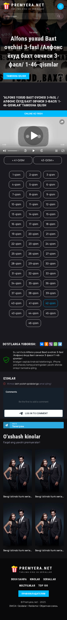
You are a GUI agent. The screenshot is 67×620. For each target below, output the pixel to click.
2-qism (33, 174)
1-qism (17, 174)
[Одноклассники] (46, 344)
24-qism (51, 244)
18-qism (50, 224)
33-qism (51, 273)
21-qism (51, 234)
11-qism (33, 204)
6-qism (50, 184)
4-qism (16, 184)
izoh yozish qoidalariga (27, 383)
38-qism (33, 293)
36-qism (51, 283)
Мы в (18, 425)
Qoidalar (22, 605)
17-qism (33, 224)
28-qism (16, 263)
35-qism (34, 283)
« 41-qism (18, 160)
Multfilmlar (27, 585)
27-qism (51, 253)
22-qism (16, 244)
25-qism (17, 253)
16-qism (16, 224)
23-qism (34, 244)
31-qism (16, 273)
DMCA (12, 605)
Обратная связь (49, 605)
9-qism (50, 194)
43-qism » (47, 160)
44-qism (33, 313)
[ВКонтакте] (42, 344)
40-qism (16, 303)
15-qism (51, 214)
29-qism (33, 263)
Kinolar (35, 579)
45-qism (51, 313)
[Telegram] (60, 344)
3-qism (51, 174)
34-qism (16, 283)
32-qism (33, 273)
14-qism (33, 214)
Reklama (33, 605)
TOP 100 (43, 585)
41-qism (33, 303)
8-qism (33, 194)
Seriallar (49, 579)
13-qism (16, 214)
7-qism (16, 194)
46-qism (33, 323)
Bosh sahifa (19, 579)
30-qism (51, 263)
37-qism (16, 293)
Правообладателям (34, 593)
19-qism (16, 234)
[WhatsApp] (55, 344)
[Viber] (51, 344)
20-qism (33, 234)
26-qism (33, 253)
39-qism (51, 293)
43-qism (17, 313)
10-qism (16, 204)
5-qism (33, 184)
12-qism (50, 204)
